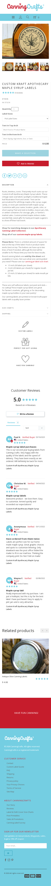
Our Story (11, 805)
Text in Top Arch (10, 125)
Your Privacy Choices (16, 784)
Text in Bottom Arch (12, 134)
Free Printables (13, 815)
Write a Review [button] (27, 414)
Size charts (8, 308)
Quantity (6, 109)
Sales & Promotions (15, 819)
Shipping (6, 314)
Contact (10, 763)
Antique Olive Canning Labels (14, 676)
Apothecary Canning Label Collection (24, 229)
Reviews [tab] (11, 422)
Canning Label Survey (16, 822)
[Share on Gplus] (19, 175)
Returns (10, 777)
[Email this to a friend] (25, 175)
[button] (25, 163)
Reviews (10, 808)
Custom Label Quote (15, 766)
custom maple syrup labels (29, 234)
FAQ (8, 770)
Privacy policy (12, 781)
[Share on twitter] (9, 175)
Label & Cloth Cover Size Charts (20, 812)
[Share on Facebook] (4, 175)
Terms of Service (14, 788)
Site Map (10, 791)
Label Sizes (7, 113)
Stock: (5, 99)
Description (8, 185)
